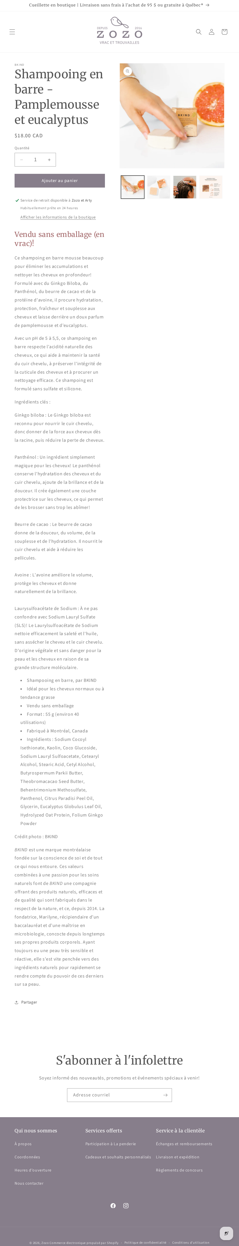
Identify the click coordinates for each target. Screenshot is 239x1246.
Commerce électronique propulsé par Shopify (84, 1243)
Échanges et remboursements (184, 1144)
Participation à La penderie (110, 1144)
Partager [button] (29, 1002)
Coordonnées (27, 1157)
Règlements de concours (179, 1170)
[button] (12, 31)
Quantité (22, 148)
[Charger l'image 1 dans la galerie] (132, 187)
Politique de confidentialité (145, 1242)
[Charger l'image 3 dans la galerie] (184, 187)
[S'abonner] (165, 1095)
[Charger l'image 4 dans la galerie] (211, 187)
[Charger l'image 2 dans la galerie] (159, 187)
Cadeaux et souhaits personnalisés (118, 1157)
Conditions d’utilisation (191, 1242)
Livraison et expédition (177, 1157)
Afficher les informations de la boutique (58, 217)
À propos (23, 1144)
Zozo (45, 1243)
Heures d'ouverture (33, 1170)
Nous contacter (29, 1183)
